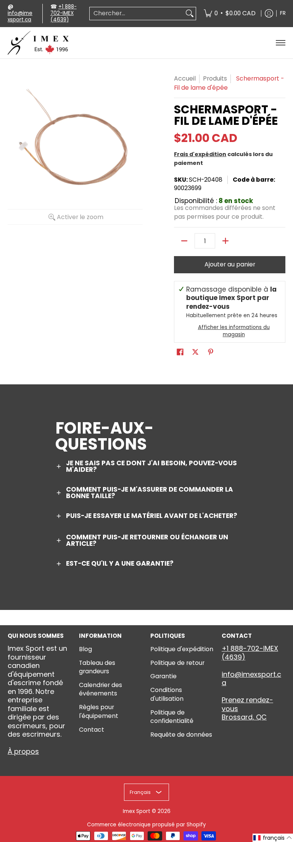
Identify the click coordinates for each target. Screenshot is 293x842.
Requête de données (181, 734)
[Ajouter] (225, 241)
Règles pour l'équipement (98, 711)
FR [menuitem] (283, 13)
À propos (23, 751)
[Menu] (280, 43)
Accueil (185, 78)
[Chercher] (190, 13)
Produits (215, 78)
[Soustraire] (184, 241)
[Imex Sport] (38, 43)
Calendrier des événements (100, 689)
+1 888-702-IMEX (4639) (63, 13)
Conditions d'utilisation (167, 694)
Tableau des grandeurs (97, 667)
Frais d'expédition (200, 154)
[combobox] (137, 13)
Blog (85, 649)
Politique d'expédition (181, 649)
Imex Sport (136, 811)
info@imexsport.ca (20, 16)
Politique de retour (177, 662)
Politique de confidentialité (171, 717)
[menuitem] (229, 13)
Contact (91, 729)
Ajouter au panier (229, 264)
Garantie (163, 676)
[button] (180, 352)
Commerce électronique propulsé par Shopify (146, 824)
